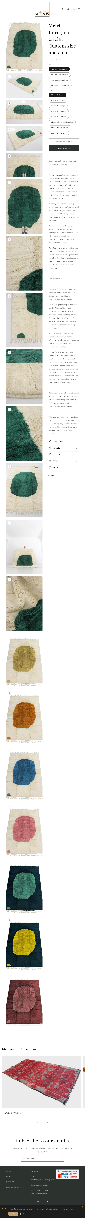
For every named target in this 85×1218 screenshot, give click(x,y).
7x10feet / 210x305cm (59, 75)
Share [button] (53, 475)
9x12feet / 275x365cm (59, 80)
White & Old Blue (58, 111)
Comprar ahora (63, 148)
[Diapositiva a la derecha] (47, 1122)
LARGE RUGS (11, 1113)
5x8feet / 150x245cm (59, 69)
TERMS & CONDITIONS (15, 1187)
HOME (8, 1171)
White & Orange (58, 106)
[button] (5, 9)
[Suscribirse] (61, 1159)
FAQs (8, 1176)
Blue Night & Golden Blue (62, 122)
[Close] (83, 1207)
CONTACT (10, 1182)
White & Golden (58, 100)
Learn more (70, 1209)
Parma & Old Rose (59, 133)
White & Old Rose (58, 117)
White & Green (57, 95)
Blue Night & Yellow (60, 127)
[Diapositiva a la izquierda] (37, 1122)
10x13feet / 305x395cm (60, 85)
